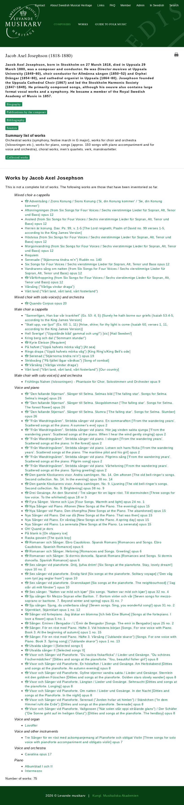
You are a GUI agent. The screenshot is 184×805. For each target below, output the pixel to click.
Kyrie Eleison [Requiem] (47, 342)
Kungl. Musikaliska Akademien (115, 795)
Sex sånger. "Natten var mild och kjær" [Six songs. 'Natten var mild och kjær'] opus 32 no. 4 (99, 592)
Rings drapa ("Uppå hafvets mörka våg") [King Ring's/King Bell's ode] (77, 351)
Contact (40, 5)
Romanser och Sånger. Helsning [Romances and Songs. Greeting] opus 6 (85, 551)
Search (174, 5)
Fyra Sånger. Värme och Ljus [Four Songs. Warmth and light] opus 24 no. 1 (87, 502)
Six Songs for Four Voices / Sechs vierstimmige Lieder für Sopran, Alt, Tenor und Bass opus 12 (97, 264)
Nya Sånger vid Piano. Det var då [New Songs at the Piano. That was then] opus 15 (88, 515)
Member (125, 5)
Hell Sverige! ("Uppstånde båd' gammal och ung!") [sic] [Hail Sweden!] (78, 333)
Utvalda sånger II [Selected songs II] (57, 650)
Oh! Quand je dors (39, 529)
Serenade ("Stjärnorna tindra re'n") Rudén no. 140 (63, 259)
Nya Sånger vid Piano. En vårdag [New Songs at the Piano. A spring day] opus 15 (87, 520)
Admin (140, 5)
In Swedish (157, 5)
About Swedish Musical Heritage (71, 5)
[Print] (176, 54)
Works (83, 24)
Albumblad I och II (39, 766)
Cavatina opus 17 (38, 754)
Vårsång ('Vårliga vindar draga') (53, 365)
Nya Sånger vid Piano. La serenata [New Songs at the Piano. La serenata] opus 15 (88, 524)
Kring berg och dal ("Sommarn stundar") (55, 338)
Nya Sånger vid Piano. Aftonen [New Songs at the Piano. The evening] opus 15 (89, 506)
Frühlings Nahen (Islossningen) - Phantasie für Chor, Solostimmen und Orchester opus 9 (92, 381)
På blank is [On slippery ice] (46, 533)
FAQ (112, 5)
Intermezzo (33, 771)
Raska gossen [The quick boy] (48, 538)
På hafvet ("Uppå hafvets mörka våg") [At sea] (60, 347)
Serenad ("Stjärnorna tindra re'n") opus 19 (61, 356)
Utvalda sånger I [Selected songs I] (56, 646)
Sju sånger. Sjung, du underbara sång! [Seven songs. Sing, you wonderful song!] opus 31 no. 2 (102, 605)
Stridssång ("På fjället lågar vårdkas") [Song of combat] (67, 360)
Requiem (32, 255)
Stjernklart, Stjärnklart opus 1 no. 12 (52, 610)
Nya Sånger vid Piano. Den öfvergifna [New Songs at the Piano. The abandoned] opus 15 (97, 511)
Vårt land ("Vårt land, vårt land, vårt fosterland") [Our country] (72, 369)
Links (100, 5)
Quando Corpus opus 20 (48, 303)
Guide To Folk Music (111, 24)
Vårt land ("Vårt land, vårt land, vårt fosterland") (61, 291)
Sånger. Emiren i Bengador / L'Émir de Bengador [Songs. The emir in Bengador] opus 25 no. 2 (101, 623)
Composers (62, 24)
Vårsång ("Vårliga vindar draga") (49, 286)
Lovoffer (31, 725)
